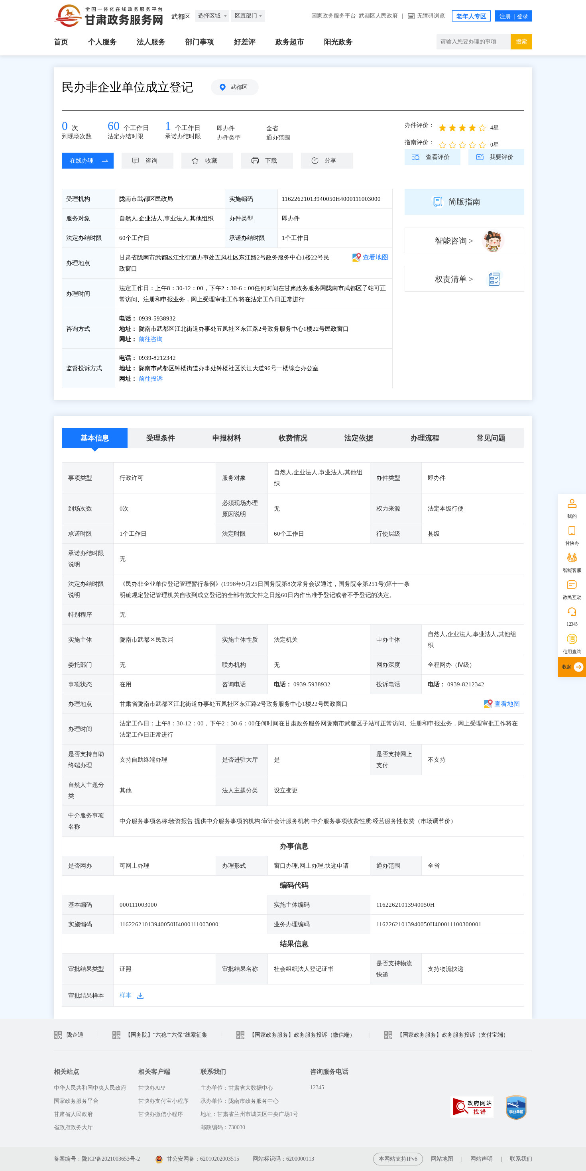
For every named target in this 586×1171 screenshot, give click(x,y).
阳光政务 (338, 42)
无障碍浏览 (431, 16)
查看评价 (438, 157)
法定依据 (358, 438)
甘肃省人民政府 (73, 1114)
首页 (61, 42)
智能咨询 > (454, 240)
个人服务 (102, 42)
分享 (330, 160)
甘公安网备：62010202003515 (203, 1159)
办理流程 (425, 438)
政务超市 (289, 42)
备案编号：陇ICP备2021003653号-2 (97, 1159)
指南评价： (420, 142)
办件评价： (420, 125)
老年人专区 (471, 16)
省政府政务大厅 (73, 1127)
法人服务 (151, 42)
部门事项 (199, 42)
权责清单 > (454, 279)
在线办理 (82, 160)
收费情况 (293, 438)
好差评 (245, 42)
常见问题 (491, 438)
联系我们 (521, 1159)
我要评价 (501, 157)
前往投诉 (150, 378)
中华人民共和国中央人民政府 (90, 1088)
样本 (126, 995)
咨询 (151, 160)
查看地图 (375, 257)
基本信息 (95, 438)
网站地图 (442, 1159)
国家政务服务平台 (333, 16)
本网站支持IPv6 (398, 1159)
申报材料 (226, 438)
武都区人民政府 (378, 16)
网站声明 (481, 1159)
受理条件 (160, 438)
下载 (271, 160)
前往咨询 (150, 339)
